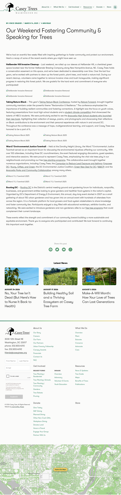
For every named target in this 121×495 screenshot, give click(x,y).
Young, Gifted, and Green (22, 167)
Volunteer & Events (61, 381)
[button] (115, 7)
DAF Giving (37, 411)
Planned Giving (39, 414)
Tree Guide (79, 374)
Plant (77, 336)
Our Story (37, 333)
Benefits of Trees (81, 381)
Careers (36, 336)
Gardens (36, 389)
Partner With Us (39, 435)
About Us (45, 7)
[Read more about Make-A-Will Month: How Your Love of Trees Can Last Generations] (99, 291)
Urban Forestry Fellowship (43, 346)
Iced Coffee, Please (18, 407)
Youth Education (60, 384)
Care (77, 350)
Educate (78, 339)
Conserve (79, 343)
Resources (87, 7)
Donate (99, 7)
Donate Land (38, 425)
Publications (80, 384)
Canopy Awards (39, 350)
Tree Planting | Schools (42, 380)
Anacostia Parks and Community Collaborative (28, 170)
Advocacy (58, 377)
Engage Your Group (41, 432)
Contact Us (37, 357)
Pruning (36, 396)
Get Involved (73, 7)
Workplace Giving (40, 421)
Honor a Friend (39, 428)
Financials (37, 353)
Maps (77, 377)
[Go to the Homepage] (21, 7)
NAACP (100, 167)
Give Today (37, 408)
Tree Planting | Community (38, 384)
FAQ (35, 360)
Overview (78, 333)
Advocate (79, 346)
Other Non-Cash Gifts (42, 418)
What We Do (59, 7)
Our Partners (38, 343)
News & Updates (81, 370)
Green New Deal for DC (85, 167)
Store (109, 7)
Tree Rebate (38, 393)
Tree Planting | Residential (38, 375)
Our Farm (37, 339)
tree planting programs (54, 160)
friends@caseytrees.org (16, 352)
